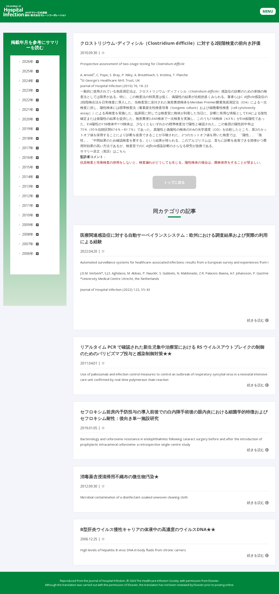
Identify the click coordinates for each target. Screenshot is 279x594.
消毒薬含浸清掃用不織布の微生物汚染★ (119, 476)
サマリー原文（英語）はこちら (103, 151)
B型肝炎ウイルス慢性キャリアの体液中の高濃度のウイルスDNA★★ (147, 529)
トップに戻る (174, 182)
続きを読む (256, 320)
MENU (268, 11)
